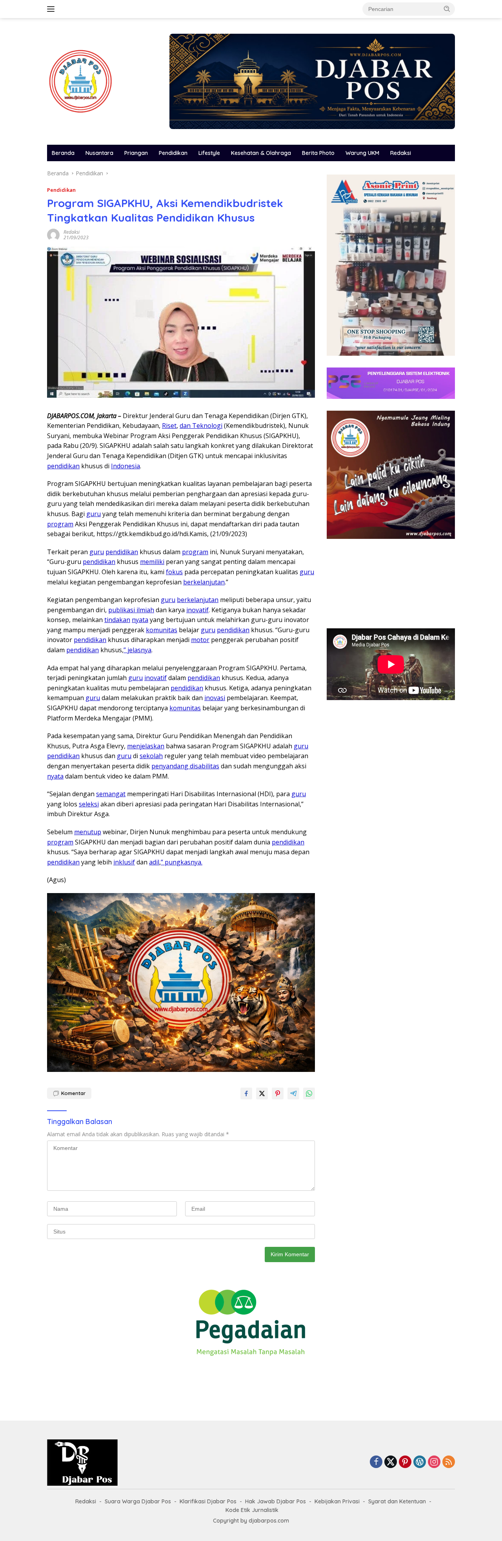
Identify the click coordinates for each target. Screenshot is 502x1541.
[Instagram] (434, 1462)
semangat (111, 794)
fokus (174, 572)
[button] (447, 8)
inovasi (214, 697)
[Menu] (52, 9)
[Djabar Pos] (80, 80)
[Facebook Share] (246, 1093)
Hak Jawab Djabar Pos (275, 1501)
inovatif (197, 610)
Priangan (136, 152)
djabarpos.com (269, 1520)
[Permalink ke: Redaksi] (53, 234)
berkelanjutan (204, 582)
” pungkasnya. (181, 862)
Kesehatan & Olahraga (261, 152)
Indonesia (125, 466)
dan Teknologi (201, 425)
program (60, 524)
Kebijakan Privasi (337, 1501)
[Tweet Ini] (262, 1093)
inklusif (124, 862)
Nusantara (99, 152)
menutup (87, 832)
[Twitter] (390, 1462)
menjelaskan (145, 746)
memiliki (152, 561)
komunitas (161, 630)
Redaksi (400, 152)
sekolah (151, 755)
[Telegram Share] (293, 1093)
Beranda (63, 152)
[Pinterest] (405, 1462)
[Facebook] (376, 1462)
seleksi (89, 804)
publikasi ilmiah (131, 610)
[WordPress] (419, 1462)
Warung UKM (362, 152)
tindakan (117, 619)
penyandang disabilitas (185, 766)
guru (93, 513)
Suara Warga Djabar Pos (138, 1501)
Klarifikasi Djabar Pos (208, 1501)
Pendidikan (173, 152)
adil (154, 862)
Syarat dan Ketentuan (397, 1501)
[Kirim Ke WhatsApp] (309, 1093)
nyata (140, 619)
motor (200, 639)
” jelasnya (137, 650)
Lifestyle (209, 152)
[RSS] (448, 1462)
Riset (169, 425)
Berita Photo (318, 152)
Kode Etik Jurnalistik (252, 1510)
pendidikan (63, 466)
